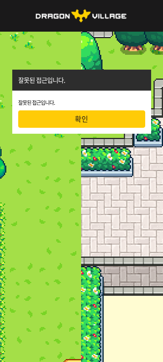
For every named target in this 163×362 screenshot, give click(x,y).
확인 (81, 119)
